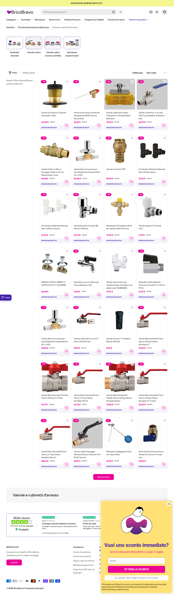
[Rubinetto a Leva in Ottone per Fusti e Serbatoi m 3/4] (87, 263)
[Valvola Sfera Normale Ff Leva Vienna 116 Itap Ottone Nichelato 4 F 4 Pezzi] (152, 376)
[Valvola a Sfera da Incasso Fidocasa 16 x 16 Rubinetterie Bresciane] (119, 94)
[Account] (156, 12)
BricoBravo (19, 588)
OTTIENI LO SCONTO (136, 569)
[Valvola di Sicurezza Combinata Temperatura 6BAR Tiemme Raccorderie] (87, 94)
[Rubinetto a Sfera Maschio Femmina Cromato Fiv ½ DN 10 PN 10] (152, 263)
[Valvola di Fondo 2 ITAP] (119, 150)
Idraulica (10, 27)
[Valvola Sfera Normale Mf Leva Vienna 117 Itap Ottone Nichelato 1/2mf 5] (87, 376)
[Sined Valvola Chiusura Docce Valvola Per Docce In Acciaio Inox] (152, 433)
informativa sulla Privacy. (117, 589)
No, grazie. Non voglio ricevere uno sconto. (136, 578)
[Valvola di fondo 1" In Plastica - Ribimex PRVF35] (119, 320)
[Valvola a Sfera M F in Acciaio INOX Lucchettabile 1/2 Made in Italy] (152, 94)
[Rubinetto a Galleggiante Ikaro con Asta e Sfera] (119, 433)
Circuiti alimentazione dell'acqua (33, 27)
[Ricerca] (113, 12)
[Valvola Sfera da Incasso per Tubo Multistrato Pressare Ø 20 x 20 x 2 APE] (54, 320)
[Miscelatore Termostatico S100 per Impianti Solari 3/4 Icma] (119, 207)
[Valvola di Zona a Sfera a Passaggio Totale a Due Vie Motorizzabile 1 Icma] (54, 150)
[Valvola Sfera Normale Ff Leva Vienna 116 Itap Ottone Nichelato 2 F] (152, 320)
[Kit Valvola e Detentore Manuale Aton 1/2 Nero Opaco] (152, 150)
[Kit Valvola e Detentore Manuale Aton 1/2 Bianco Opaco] (54, 207)
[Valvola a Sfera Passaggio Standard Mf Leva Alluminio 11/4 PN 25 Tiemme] (87, 433)
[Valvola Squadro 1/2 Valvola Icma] (152, 207)
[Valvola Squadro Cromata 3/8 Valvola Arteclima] (87, 207)
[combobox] (79, 12)
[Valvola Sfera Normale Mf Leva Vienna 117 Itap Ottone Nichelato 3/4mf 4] (54, 433)
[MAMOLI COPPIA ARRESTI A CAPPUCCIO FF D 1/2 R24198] (54, 263)
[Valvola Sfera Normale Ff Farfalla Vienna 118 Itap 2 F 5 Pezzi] (54, 376)
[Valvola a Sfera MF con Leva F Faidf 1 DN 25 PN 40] (87, 320)
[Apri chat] (120, 12)
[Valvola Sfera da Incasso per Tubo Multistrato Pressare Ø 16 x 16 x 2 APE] (87, 150)
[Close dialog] (169, 504)
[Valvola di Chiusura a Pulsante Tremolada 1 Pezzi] (54, 94)
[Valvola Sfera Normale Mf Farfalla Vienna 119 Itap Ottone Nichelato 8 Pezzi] (119, 376)
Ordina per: (137, 72)
